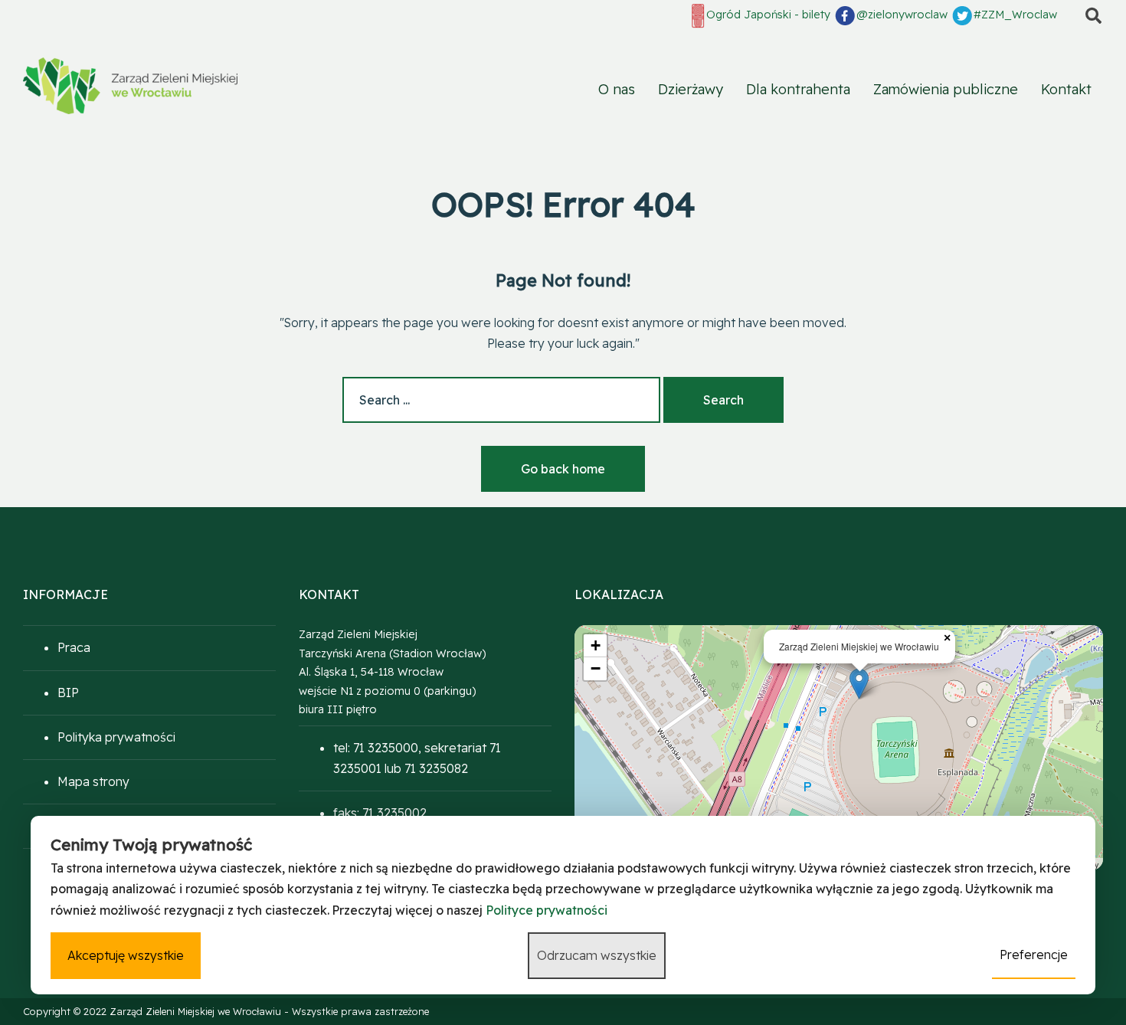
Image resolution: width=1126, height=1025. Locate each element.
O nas (616, 89)
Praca (73, 647)
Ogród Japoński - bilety (768, 14)
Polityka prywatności (116, 737)
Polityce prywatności (546, 910)
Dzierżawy (690, 89)
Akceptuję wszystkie (125, 955)
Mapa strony (93, 781)
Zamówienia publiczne (945, 89)
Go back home (563, 468)
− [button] (596, 668)
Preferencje (1034, 954)
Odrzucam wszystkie (596, 955)
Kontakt (1066, 89)
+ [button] (596, 645)
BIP (68, 692)
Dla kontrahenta (798, 89)
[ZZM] (130, 85)
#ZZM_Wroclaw (1015, 14)
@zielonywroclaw (902, 14)
